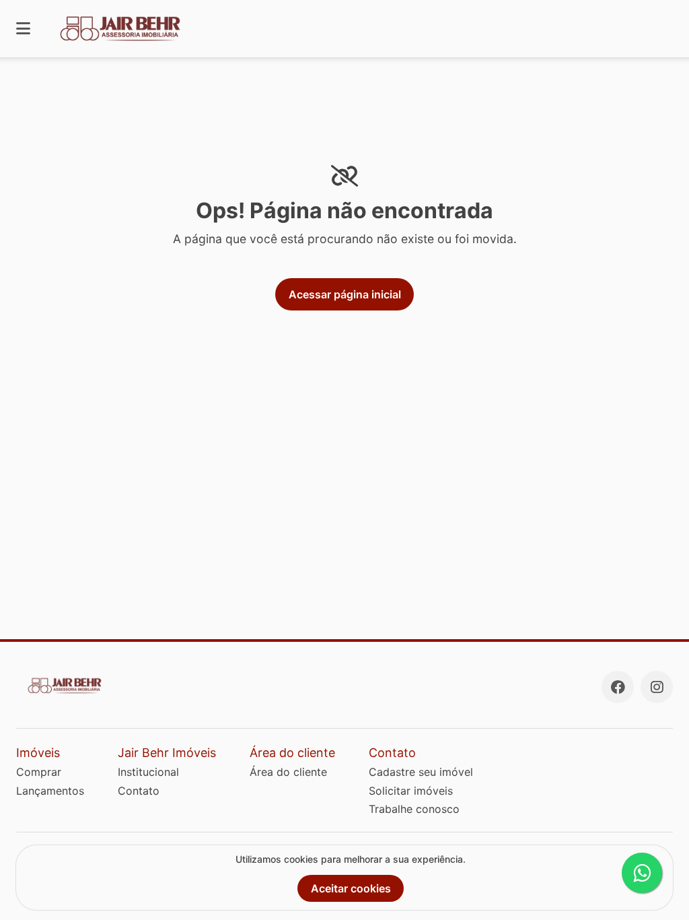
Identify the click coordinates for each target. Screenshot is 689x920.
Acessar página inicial (345, 294)
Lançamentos (50, 790)
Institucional (148, 772)
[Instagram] (657, 687)
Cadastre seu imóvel (421, 772)
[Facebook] (618, 687)
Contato (138, 790)
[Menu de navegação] (23, 28)
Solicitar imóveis (411, 790)
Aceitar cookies (351, 888)
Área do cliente (288, 772)
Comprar (38, 772)
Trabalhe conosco (414, 809)
